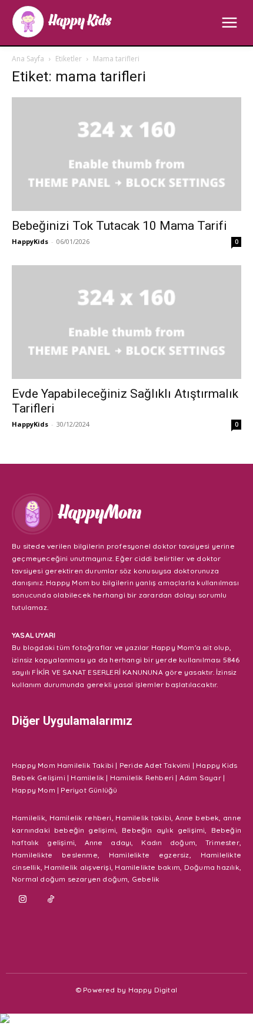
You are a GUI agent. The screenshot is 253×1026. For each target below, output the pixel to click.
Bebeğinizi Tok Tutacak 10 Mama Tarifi (119, 226)
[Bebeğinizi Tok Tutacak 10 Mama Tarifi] (126, 154)
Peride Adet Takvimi (155, 765)
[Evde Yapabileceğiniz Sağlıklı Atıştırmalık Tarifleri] (126, 322)
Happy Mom (33, 790)
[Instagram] (23, 900)
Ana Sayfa (28, 59)
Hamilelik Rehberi (142, 777)
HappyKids (30, 241)
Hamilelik (87, 777)
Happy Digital (153, 989)
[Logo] (62, 21)
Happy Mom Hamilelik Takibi (63, 765)
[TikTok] (51, 900)
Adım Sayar (200, 777)
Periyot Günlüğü (89, 790)
